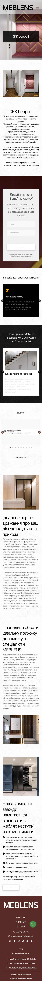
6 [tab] (23, 447)
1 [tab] (10, 447)
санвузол (13, 165)
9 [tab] (31, 447)
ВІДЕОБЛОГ (21, 926)
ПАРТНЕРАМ (21, 922)
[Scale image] (12, 83)
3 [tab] (15, 447)
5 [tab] (21, 447)
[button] (21, 457)
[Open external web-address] (21, 432)
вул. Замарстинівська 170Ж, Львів (23, 959)
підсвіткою (24, 124)
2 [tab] (13, 447)
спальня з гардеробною (29, 165)
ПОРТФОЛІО (21, 918)
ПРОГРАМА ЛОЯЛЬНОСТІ (21, 953)
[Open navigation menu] (37, 7)
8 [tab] (29, 447)
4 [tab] (18, 447)
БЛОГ (21, 949)
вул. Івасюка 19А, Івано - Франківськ (23, 968)
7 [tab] (26, 447)
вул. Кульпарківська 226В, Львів (22, 963)
